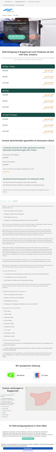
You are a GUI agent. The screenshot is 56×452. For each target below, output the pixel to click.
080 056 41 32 (8, 1)
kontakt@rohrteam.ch (20, 1)
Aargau (9, 200)
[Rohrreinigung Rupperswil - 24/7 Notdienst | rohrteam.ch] (8, 10)
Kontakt (10, 15)
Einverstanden (28, 448)
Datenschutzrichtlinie (28, 450)
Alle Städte (15, 15)
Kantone (4, 15)
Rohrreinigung (3, 200)
